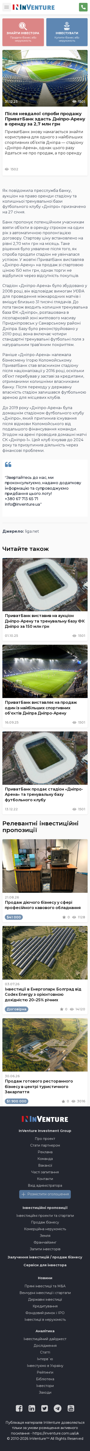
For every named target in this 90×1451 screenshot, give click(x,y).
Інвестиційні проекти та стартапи (45, 1215)
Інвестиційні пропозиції (45, 1208)
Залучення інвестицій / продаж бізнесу (45, 1257)
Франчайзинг (45, 1242)
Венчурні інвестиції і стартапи (45, 1293)
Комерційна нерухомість (45, 1229)
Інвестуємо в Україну (45, 1366)
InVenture (45, 1131)
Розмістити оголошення (48, 1194)
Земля (45, 1236)
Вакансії (45, 1165)
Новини (45, 1278)
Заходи (45, 1392)
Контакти (45, 1179)
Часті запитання (45, 1172)
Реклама (45, 1152)
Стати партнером (45, 1145)
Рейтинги (45, 1372)
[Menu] (6, 7)
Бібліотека (45, 1379)
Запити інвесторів (45, 1249)
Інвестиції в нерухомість (45, 1319)
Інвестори (45, 1386)
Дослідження (45, 1345)
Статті (45, 1352)
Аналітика (45, 1331)
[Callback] (83, 7)
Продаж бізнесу (45, 1222)
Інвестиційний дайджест (45, 1339)
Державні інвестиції (45, 1299)
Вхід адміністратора (45, 1185)
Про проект (45, 1139)
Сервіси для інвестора (45, 1265)
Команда (45, 1159)
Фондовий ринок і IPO (45, 1313)
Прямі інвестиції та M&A (45, 1286)
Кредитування (45, 1306)
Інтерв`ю (45, 1359)
